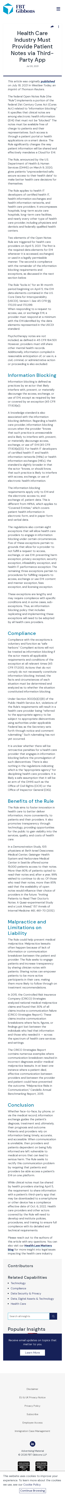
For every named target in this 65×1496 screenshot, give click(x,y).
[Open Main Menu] (58, 9)
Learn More (32, 1353)
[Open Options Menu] (58, 26)
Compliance (18, 1288)
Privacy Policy (32, 1405)
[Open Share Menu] (52, 26)
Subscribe (32, 1414)
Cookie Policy (32, 1484)
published (48, 81)
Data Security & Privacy (26, 1293)
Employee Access (33, 1422)
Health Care (18, 1304)
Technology (18, 1283)
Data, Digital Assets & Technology (32, 1299)
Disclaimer (32, 1389)
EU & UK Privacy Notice (32, 1397)
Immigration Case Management (32, 1431)
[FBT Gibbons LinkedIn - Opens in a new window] (32, 1444)
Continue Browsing (32, 1491)
